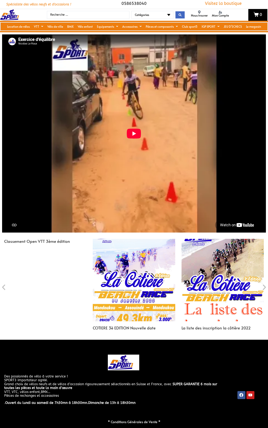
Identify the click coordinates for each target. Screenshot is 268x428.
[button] (3, 287)
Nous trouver (199, 15)
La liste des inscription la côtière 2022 (216, 327)
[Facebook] (241, 395)
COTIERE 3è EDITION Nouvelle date (124, 327)
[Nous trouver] (199, 12)
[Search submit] (180, 14)
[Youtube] (250, 395)
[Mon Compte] (220, 12)
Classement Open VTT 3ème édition (37, 241)
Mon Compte (220, 15)
